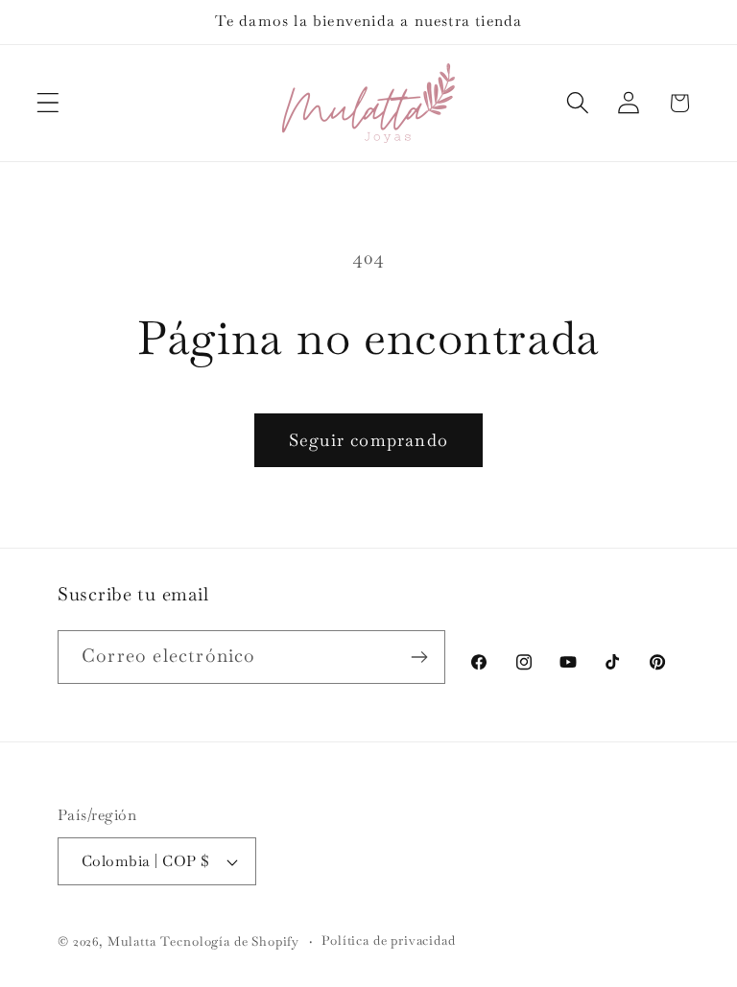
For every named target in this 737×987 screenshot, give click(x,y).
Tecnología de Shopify (229, 941)
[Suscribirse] (418, 657)
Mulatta (131, 941)
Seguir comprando (368, 440)
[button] (48, 103)
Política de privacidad (388, 940)
